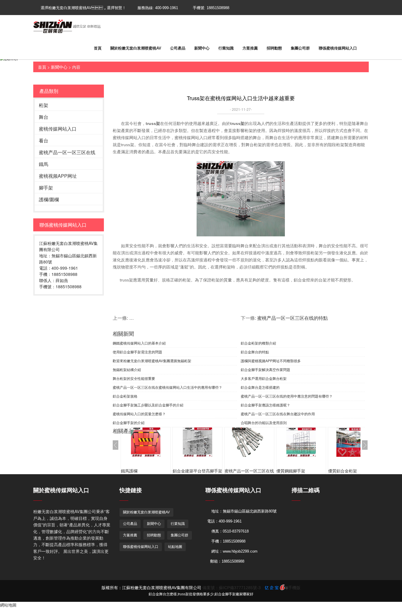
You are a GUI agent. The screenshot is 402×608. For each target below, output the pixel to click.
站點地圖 (175, 547)
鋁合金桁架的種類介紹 (258, 342)
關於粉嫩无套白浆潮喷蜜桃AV (135, 48)
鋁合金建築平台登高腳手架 (197, 471)
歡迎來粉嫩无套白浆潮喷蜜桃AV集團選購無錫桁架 (152, 360)
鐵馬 (43, 164)
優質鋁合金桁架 (342, 471)
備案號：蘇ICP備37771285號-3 (231, 587)
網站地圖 (8, 605)
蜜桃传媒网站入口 (58, 128)
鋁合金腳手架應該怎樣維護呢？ (265, 404)
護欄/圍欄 (49, 199)
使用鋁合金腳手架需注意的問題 (137, 351)
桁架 (43, 105)
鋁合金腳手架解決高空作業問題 (265, 369)
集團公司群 (300, 48)
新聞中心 (202, 48)
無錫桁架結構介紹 (127, 369)
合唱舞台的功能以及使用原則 (264, 422)
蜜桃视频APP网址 (58, 175)
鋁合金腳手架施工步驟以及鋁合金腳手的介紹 (148, 404)
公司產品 (177, 48)
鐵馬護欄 (129, 471)
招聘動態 (274, 48)
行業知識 (226, 48)
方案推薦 (250, 48)
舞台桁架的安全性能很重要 (134, 378)
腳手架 (46, 187)
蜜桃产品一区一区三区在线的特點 (292, 318)
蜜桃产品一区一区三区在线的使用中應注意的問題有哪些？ (287, 395)
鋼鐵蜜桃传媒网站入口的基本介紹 (139, 342)
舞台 (43, 116)
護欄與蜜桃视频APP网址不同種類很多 (271, 360)
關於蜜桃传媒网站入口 (61, 490)
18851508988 (218, 8)
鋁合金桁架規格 (125, 395)
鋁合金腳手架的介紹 (128, 422)
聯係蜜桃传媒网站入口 (338, 48)
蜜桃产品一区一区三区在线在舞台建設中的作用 (278, 413)
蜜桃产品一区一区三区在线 (67, 152)
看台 (43, 140)
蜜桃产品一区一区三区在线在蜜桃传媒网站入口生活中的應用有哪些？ (167, 387)
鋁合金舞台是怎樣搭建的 (260, 387)
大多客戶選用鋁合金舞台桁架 (264, 378)
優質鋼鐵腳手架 (290, 471)
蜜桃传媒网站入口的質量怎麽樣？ (139, 413)
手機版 (294, 587)
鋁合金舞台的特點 (255, 351)
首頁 (98, 48)
